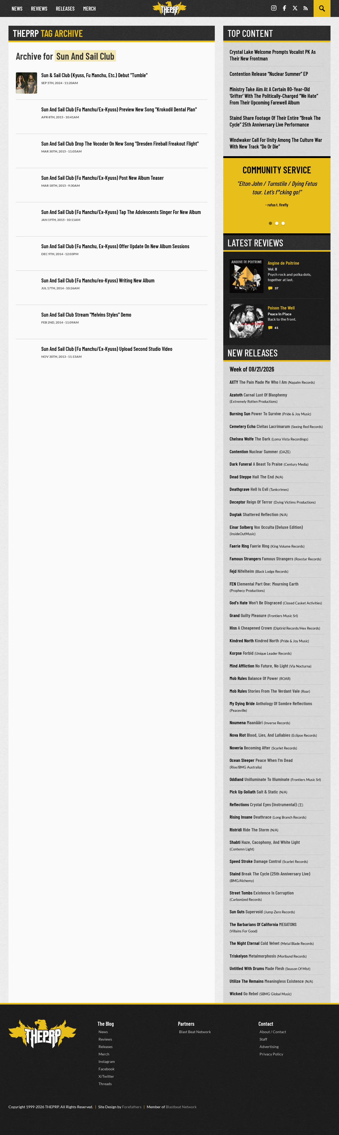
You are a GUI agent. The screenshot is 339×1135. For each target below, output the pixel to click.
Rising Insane (241, 817)
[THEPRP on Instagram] (274, 8)
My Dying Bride (242, 703)
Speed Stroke (241, 861)
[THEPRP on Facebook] (284, 8)
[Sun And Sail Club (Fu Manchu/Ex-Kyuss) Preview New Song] (26, 117)
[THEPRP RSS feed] (305, 8)
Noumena (238, 722)
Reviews (39, 8)
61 (276, 328)
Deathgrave (239, 489)
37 (276, 288)
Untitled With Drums (247, 968)
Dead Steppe (240, 476)
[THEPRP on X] (295, 8)
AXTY (234, 382)
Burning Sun (240, 413)
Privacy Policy (271, 1054)
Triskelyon (239, 956)
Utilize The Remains (247, 981)
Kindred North (242, 640)
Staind (235, 873)
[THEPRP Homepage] (169, 8)
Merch (89, 8)
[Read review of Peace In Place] (247, 321)
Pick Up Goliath (243, 791)
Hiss (233, 628)
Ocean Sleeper (242, 760)
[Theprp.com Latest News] (42, 1033)
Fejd (233, 571)
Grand (235, 615)
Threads (105, 1083)
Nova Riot (238, 735)
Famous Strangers (245, 558)
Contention (239, 451)
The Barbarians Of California (254, 924)
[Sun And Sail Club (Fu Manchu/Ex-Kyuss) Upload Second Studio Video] (26, 356)
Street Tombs (241, 893)
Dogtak (236, 514)
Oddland (236, 779)
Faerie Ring (239, 546)
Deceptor (238, 502)
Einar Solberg (241, 527)
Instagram (107, 1061)
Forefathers (131, 1107)
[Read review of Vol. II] (247, 276)
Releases (65, 8)
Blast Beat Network (195, 1031)
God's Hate (239, 602)
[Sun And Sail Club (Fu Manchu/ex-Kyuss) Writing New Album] (26, 288)
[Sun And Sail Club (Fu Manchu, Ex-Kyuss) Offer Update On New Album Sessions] (26, 254)
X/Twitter (106, 1076)
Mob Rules (238, 678)
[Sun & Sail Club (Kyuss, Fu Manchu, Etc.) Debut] (26, 83)
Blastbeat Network (181, 1107)
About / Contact (273, 1031)
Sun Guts (237, 911)
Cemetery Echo (243, 426)
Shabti (235, 842)
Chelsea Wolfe (242, 439)
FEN (233, 584)
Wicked (236, 993)
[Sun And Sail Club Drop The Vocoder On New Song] (26, 151)
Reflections (239, 804)
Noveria (236, 747)
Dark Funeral (241, 464)
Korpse (236, 653)
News (17, 8)
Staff (263, 1039)
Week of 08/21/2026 (252, 369)
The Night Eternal (245, 943)
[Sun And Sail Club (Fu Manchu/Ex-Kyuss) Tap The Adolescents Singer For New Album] (26, 219)
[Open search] (322, 8)
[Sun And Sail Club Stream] (26, 322)
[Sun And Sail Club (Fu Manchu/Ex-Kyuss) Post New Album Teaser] (26, 185)
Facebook (106, 1069)
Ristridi (236, 829)
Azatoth (236, 395)
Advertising (269, 1046)
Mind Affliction (242, 666)
